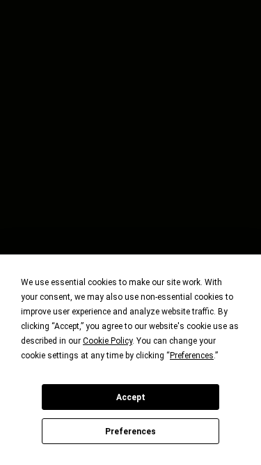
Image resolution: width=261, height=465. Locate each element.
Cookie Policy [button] (107, 341)
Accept (130, 397)
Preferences (130, 431)
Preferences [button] (192, 355)
